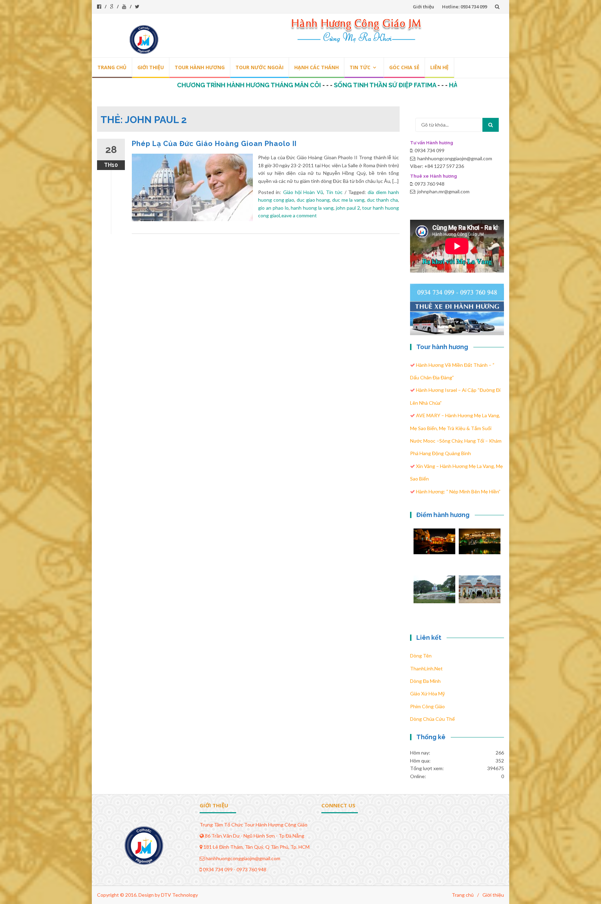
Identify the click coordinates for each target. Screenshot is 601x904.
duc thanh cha (382, 200)
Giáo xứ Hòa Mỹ (427, 693)
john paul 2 (348, 208)
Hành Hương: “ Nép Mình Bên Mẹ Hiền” (458, 491)
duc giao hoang (313, 200)
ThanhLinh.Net (426, 668)
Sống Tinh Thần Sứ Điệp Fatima (351, 85)
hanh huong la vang (312, 208)
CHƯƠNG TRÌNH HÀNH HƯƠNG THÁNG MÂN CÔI (215, 85)
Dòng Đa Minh (425, 681)
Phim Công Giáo (427, 706)
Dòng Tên (421, 656)
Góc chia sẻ (404, 67)
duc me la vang (348, 200)
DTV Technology (179, 895)
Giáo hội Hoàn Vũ (303, 192)
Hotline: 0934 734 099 (464, 6)
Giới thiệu (423, 6)
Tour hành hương (200, 67)
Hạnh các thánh (316, 67)
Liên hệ (439, 67)
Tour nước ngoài (259, 67)
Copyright (108, 895)
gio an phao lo (273, 208)
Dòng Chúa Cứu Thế (432, 719)
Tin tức (360, 67)
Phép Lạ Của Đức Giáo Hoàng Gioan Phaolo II (214, 143)
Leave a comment (298, 215)
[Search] (490, 125)
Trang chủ (112, 67)
